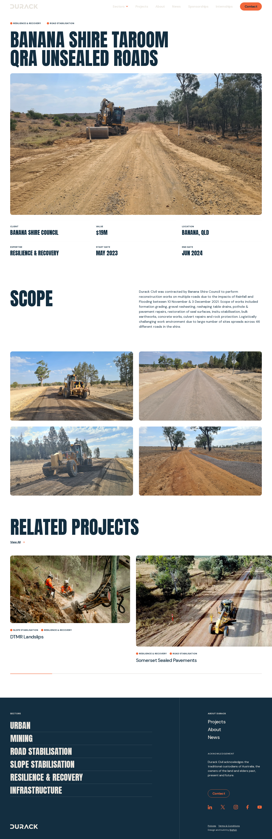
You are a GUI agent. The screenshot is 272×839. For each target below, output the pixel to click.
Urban (20, 725)
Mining (21, 738)
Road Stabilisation (41, 751)
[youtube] (259, 807)
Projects (217, 722)
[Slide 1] (31, 673)
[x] (223, 807)
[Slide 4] (157, 673)
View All (15, 542)
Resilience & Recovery (46, 777)
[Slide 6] (241, 673)
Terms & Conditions (229, 825)
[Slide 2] (73, 673)
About (214, 729)
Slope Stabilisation (42, 764)
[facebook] (247, 807)
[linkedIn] (210, 807)
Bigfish (233, 829)
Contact (251, 6)
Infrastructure (36, 790)
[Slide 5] (199, 673)
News (214, 737)
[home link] (24, 6)
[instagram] (236, 807)
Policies (212, 825)
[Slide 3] (115, 673)
